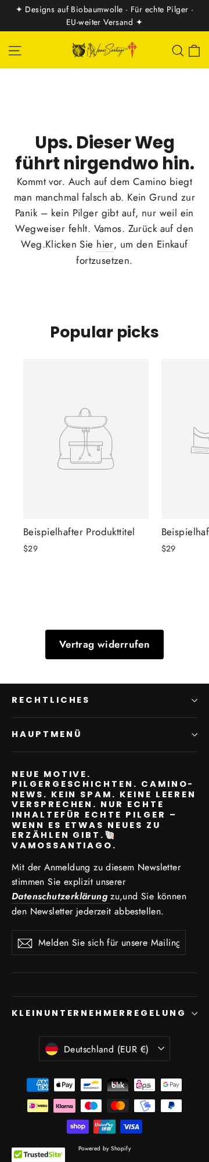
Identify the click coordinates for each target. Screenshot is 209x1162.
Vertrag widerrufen (104, 644)
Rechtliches (51, 700)
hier (105, 244)
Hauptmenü (46, 734)
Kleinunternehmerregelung (99, 1013)
